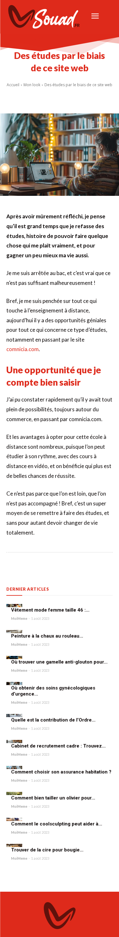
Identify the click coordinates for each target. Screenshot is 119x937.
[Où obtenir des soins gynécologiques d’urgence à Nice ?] (14, 683)
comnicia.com (22, 349)
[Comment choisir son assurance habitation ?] (14, 767)
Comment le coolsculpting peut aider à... (56, 824)
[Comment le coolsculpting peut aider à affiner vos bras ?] (14, 819)
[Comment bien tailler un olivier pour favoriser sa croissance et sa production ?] (14, 793)
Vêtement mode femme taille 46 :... (50, 610)
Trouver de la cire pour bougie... (47, 850)
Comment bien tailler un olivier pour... (53, 798)
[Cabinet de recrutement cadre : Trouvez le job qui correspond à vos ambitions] (14, 741)
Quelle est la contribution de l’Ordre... (53, 720)
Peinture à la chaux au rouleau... (47, 636)
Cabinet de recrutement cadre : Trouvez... (58, 746)
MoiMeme (19, 618)
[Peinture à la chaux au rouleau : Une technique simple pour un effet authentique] (14, 631)
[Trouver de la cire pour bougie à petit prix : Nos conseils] (14, 845)
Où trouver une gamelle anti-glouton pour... (59, 662)
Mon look (31, 84)
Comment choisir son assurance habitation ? (61, 772)
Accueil (13, 84)
